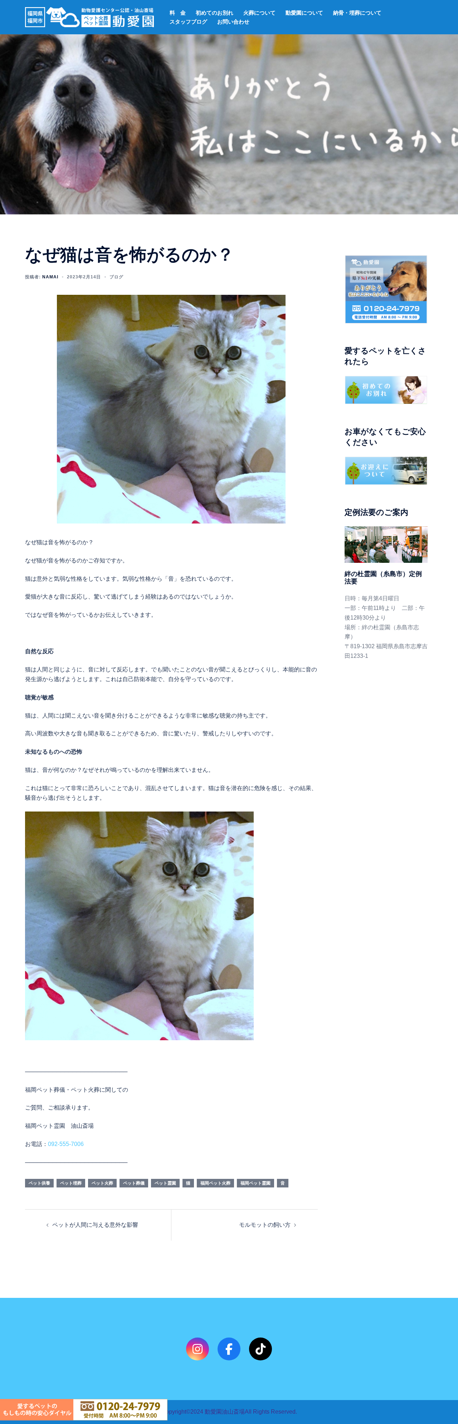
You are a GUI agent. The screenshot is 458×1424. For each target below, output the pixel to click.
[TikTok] (260, 1349)
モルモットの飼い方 (265, 1225)
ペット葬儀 (134, 1183)
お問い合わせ (233, 22)
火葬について (259, 13)
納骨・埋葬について (357, 13)
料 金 (178, 13)
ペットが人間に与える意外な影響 (95, 1225)
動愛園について (304, 13)
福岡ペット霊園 (255, 1183)
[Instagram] (197, 1349)
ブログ (116, 276)
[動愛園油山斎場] (89, 17)
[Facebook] (229, 1349)
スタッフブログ (188, 22)
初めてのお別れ (214, 13)
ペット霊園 (165, 1183)
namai (50, 276)
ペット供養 (39, 1183)
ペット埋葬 (71, 1183)
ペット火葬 (102, 1183)
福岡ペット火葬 (215, 1183)
